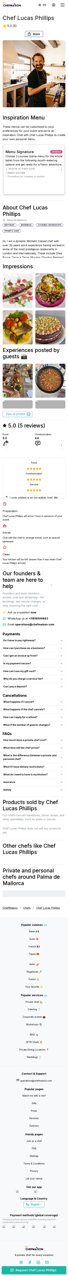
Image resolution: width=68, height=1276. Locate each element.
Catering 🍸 (34, 1009)
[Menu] (62, 5)
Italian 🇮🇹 (34, 931)
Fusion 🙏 (34, 979)
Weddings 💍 (34, 1057)
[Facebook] (30, 1262)
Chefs (27, 907)
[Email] (47, 1262)
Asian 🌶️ (34, 964)
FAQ (34, 1148)
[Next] (61, 169)
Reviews (34, 1118)
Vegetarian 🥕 (34, 971)
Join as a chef (34, 1141)
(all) (45, 925)
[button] (34, 34)
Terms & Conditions (34, 1163)
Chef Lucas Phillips (48, 907)
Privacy (34, 1171)
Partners (34, 1125)
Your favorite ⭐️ (34, 986)
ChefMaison (10, 907)
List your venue (34, 1178)
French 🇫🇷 (34, 946)
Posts (34, 1110)
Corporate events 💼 (34, 1016)
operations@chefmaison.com (36, 1080)
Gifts (34, 1103)
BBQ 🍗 (34, 1034)
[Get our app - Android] (43, 1192)
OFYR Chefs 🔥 (34, 1042)
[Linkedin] (38, 1262)
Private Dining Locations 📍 (34, 1049)
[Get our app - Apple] (24, 1192)
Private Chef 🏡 (34, 1001)
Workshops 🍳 (34, 1024)
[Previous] (7, 169)
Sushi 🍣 (34, 939)
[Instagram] (21, 1262)
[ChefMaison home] (34, 1248)
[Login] (53, 5)
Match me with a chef (34, 1095)
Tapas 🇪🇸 (34, 954)
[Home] (12, 5)
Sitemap (34, 1156)
